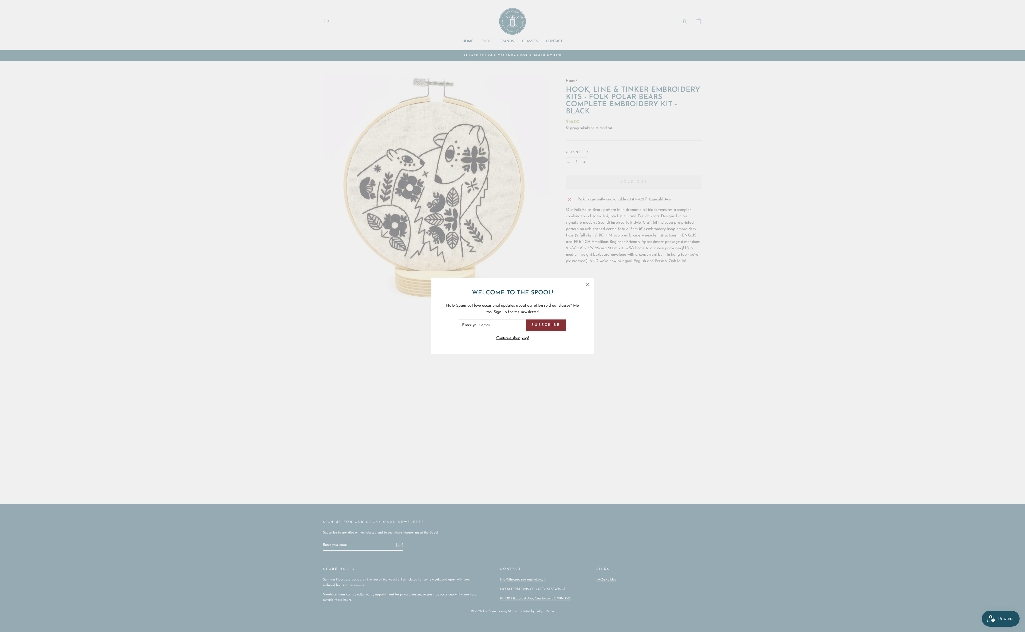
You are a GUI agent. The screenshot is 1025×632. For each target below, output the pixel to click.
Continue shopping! (512, 338)
